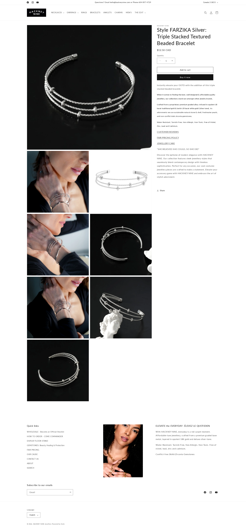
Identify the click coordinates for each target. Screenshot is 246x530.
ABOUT (30, 463)
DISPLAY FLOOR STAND (37, 441)
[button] (57, 12)
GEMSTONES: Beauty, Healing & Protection (45, 445)
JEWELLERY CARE (166, 143)
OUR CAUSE (32, 454)
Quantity (160, 56)
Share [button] (162, 190)
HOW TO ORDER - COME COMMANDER (45, 436)
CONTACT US (33, 459)
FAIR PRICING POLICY (168, 137)
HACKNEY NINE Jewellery (42, 524)
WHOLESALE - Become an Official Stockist (45, 432)
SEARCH (30, 468)
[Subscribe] (70, 492)
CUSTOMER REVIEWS (168, 132)
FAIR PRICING (33, 450)
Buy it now (185, 77)
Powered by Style (58, 524)
